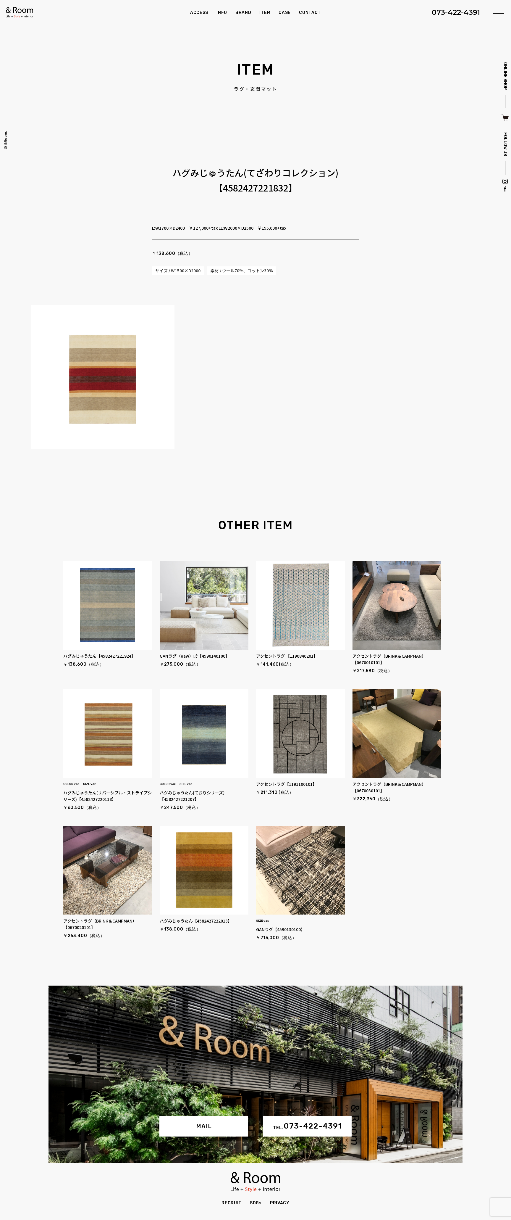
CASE (285, 12)
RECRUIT (231, 1202)
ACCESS (199, 12)
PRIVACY (280, 1202)
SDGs (256, 1202)
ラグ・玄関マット (255, 88)
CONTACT (310, 12)
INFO (221, 12)
